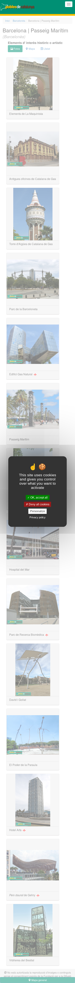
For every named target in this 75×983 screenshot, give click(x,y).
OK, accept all (39, 497)
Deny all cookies (38, 504)
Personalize (37, 511)
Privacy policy (37, 517)
